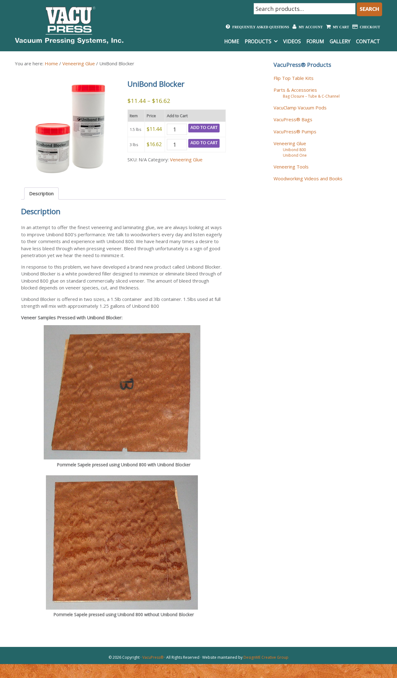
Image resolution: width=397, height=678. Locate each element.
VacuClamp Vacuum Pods (300, 107)
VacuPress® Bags (293, 119)
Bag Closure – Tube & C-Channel (311, 96)
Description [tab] (41, 193)
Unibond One (295, 155)
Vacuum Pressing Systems (69, 25)
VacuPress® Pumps (295, 131)
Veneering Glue (78, 63)
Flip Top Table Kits (294, 78)
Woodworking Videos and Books (308, 178)
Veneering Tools (291, 167)
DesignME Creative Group (265, 657)
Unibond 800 (294, 149)
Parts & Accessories (295, 90)
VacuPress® (152, 657)
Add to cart (204, 128)
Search (369, 9)
